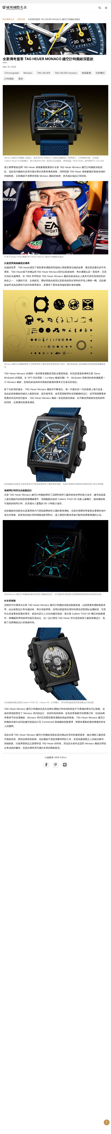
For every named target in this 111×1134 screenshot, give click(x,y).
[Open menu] (106, 8)
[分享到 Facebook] (46, 764)
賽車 (20, 78)
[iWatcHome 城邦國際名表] (14, 8)
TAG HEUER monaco (66, 72)
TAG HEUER (43, 72)
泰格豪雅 (86, 72)
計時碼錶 (9, 78)
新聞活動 (21, 19)
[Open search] (99, 8)
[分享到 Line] (64, 764)
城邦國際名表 (8, 19)
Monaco (28, 72)
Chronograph (11, 72)
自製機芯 (100, 72)
